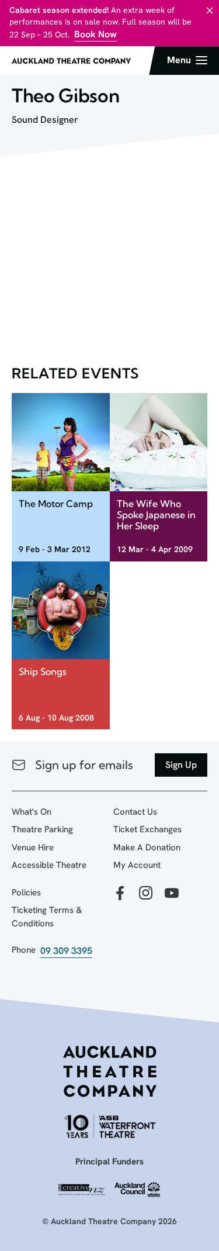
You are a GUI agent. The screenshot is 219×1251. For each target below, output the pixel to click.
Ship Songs (43, 671)
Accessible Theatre (49, 865)
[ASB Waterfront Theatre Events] (110, 1126)
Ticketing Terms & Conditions (47, 916)
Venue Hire (33, 847)
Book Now (95, 34)
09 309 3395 (66, 951)
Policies (26, 892)
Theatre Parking (42, 829)
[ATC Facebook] (120, 894)
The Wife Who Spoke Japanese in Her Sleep (156, 515)
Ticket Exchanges (147, 829)
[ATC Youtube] (172, 894)
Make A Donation (146, 847)
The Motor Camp (56, 503)
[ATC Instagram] (146, 894)
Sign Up (181, 765)
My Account (137, 865)
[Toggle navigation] (187, 60)
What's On (31, 812)
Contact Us (135, 812)
